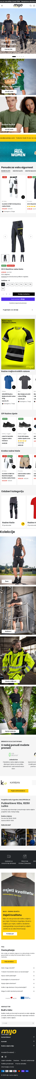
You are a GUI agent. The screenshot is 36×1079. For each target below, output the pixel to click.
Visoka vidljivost (10, 681)
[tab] (5, 171)
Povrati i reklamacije (27, 1060)
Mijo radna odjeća (12, 1075)
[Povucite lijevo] (5, 237)
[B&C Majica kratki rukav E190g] (24, 382)
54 (21, 284)
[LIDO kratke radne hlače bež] (24, 461)
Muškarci (8, 631)
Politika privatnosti (7, 1064)
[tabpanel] (18, 194)
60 (3, 289)
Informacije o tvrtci (7, 1067)
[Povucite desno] (31, 237)
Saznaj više (8, 49)
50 (12, 284)
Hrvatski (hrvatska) (7, 1052)
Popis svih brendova (18, 791)
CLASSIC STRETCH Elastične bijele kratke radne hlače (8, 476)
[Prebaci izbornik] (2, 5)
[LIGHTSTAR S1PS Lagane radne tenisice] (8, 424)
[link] (10, 782)
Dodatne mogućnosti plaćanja (18, 303)
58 (30, 284)
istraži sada (9, 91)
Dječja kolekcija (10, 731)
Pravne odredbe (20, 1064)
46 (3, 284)
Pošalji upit (10, 934)
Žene (6, 581)
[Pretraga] (30, 5)
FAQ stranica (9, 962)
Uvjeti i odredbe (6, 1060)
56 (26, 284)
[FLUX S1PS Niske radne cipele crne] (24, 424)
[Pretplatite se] (33, 1023)
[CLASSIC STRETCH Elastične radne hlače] (13, 187)
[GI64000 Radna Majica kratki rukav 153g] (8, 382)
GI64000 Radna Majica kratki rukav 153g (9, 396)
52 (16, 284)
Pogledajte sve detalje (10, 310)
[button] (31, 206)
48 (8, 284)
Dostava (4, 277)
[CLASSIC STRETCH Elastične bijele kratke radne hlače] (8, 461)
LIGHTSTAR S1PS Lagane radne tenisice (7, 438)
